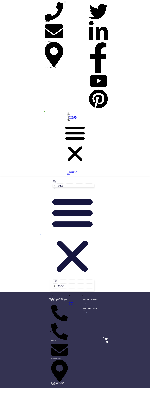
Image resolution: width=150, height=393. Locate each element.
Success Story (71, 304)
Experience (71, 302)
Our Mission (71, 300)
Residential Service (72, 116)
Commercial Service (73, 117)
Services (68, 115)
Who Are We (71, 298)
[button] (65, 2)
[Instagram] (106, 342)
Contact (68, 120)
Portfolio (68, 114)
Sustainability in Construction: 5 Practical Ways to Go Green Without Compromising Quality (90, 309)
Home (68, 112)
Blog (68, 119)
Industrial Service (72, 118)
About (68, 113)
